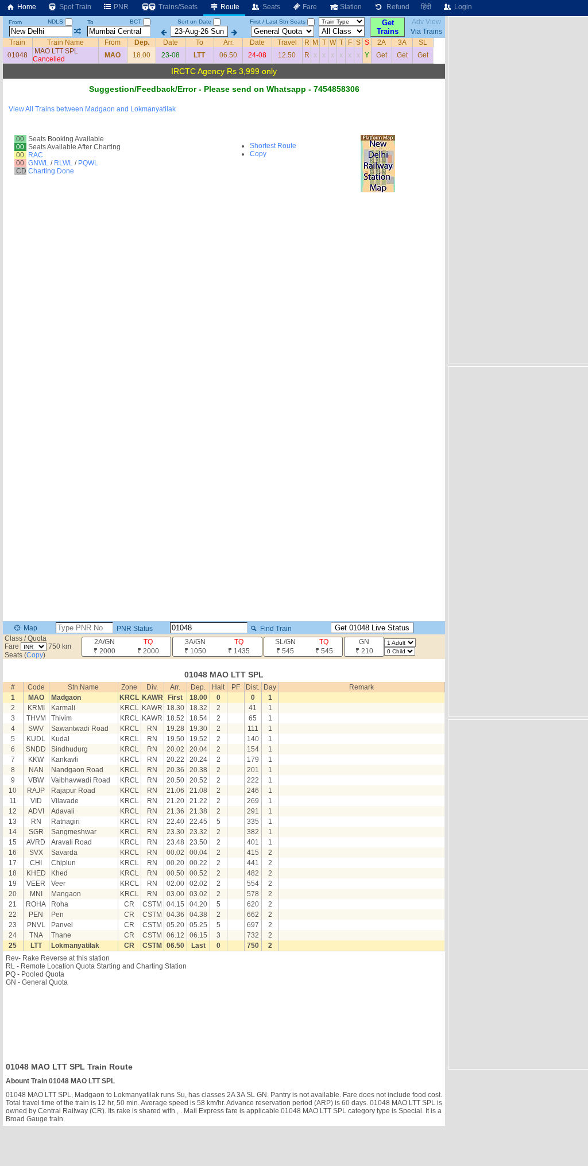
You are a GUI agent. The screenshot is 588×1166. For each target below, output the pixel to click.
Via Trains (426, 32)
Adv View (426, 22)
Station (350, 7)
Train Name (65, 42)
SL (423, 42)
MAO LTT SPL (56, 51)
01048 (17, 55)
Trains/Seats (177, 7)
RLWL (63, 163)
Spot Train (74, 7)
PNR (120, 7)
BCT (136, 21)
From (15, 22)
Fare (309, 7)
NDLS (56, 21)
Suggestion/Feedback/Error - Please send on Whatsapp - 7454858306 (224, 89)
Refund (396, 7)
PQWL (88, 163)
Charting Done (51, 171)
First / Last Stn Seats (277, 21)
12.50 (287, 55)
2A (381, 42)
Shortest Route (273, 146)
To (90, 22)
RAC (35, 155)
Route (229, 7)
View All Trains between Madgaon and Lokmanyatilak (92, 109)
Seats (270, 7)
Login (462, 7)
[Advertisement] (224, 1021)
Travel (287, 42)
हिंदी (426, 7)
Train (17, 42)
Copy (258, 154)
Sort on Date (194, 21)
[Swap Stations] (77, 32)
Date (170, 42)
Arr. (228, 42)
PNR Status (134, 629)
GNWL (38, 163)
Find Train (275, 629)
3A (402, 42)
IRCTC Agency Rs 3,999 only (224, 71)
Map (29, 628)
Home (26, 7)
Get (381, 55)
